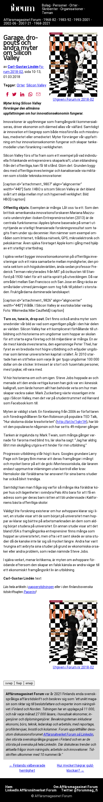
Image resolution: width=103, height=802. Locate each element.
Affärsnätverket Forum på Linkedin (68, 734)
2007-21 (25, 23)
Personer (60, 5)
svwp (8, 683)
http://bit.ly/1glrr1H (71, 422)
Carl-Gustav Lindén (23, 67)
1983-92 (64, 20)
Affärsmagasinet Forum (22, 20)
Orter (73, 5)
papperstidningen (41, 587)
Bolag (46, 5)
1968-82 (49, 20)
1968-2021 (42, 23)
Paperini (30, 592)
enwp (29, 683)
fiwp (19, 683)
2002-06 (10, 23)
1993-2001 (82, 20)
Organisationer (71, 9)
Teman (47, 13)
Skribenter (50, 9)
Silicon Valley (36, 85)
